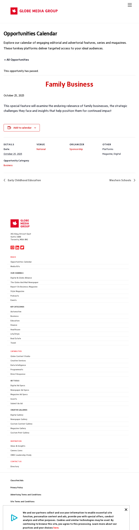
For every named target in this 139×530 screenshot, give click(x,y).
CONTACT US (16, 461)
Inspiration (16, 441)
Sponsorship (76, 149)
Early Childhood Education (24, 180)
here (55, 527)
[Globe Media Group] (34, 16)
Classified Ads (17, 480)
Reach (13, 257)
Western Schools (120, 180)
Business (8, 165)
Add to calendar (22, 127)
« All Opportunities (16, 59)
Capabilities (16, 351)
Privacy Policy (16, 487)
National (41, 149)
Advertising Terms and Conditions (25, 495)
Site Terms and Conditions (22, 501)
